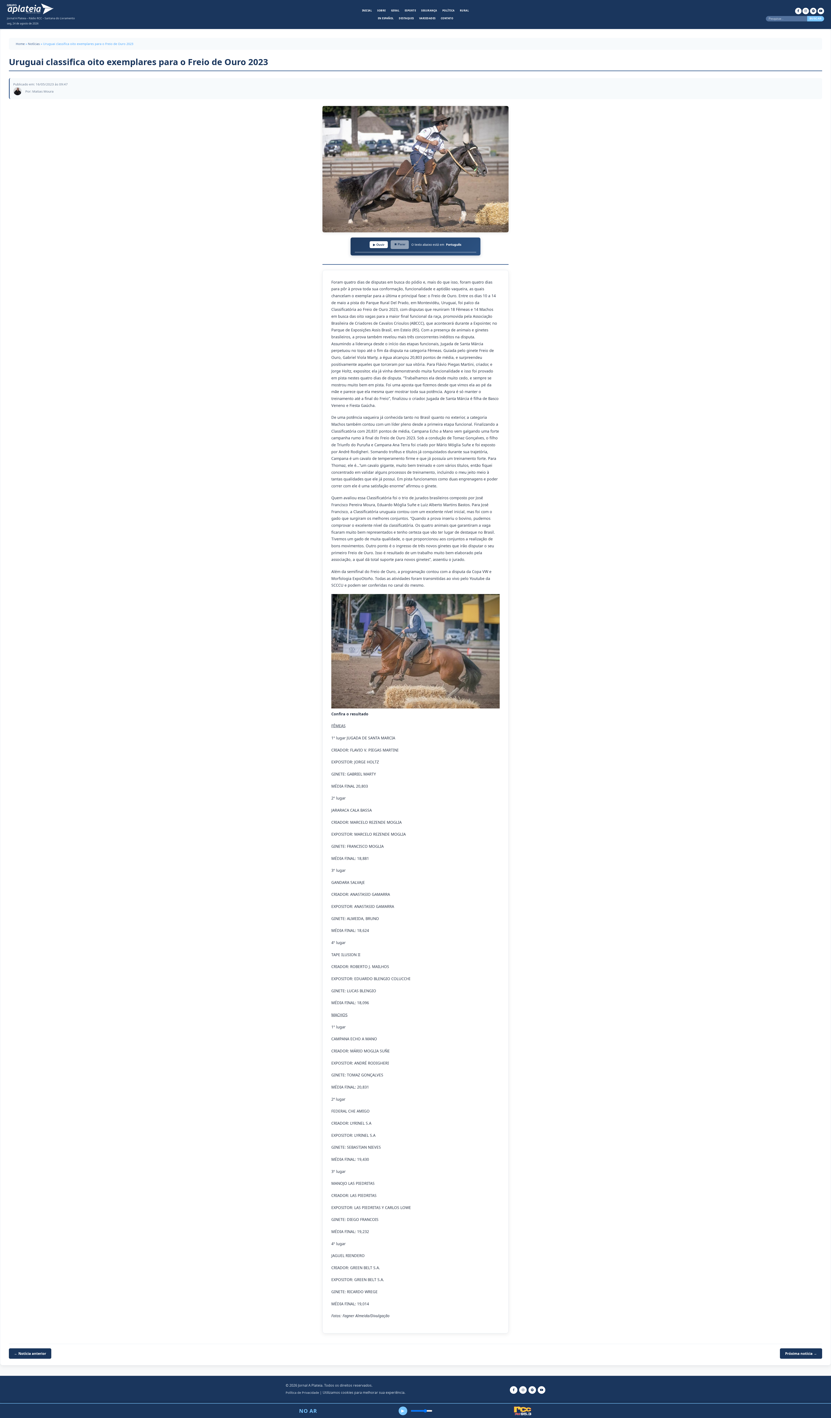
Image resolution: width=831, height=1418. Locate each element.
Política (448, 10)
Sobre (381, 10)
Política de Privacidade (302, 1393)
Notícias (34, 44)
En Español (386, 18)
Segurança (429, 10)
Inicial (367, 10)
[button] (415, 652)
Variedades (427, 18)
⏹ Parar (399, 244)
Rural (464, 10)
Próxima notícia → (801, 1353)
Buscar (816, 18)
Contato (447, 18)
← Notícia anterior (30, 1353)
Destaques (406, 18)
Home (20, 44)
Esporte (410, 10)
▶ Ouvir (378, 244)
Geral (395, 10)
